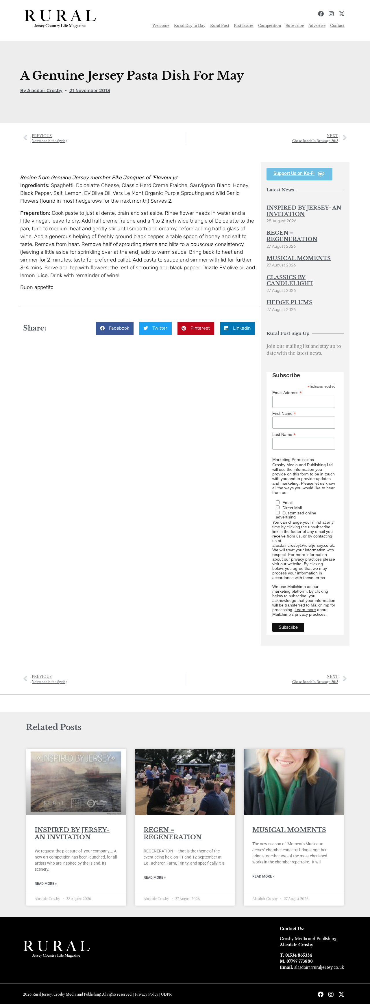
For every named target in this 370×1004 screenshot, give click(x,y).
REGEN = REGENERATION (292, 236)
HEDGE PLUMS (289, 302)
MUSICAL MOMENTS (299, 258)
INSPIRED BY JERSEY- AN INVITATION (304, 211)
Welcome (160, 25)
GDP (165, 994)
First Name (284, 413)
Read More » (46, 884)
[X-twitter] (341, 14)
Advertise (316, 25)
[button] (115, 328)
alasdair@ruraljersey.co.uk (319, 967)
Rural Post (219, 25)
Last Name (284, 434)
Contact (337, 25)
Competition (269, 25)
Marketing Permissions (293, 460)
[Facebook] (321, 14)
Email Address (287, 392)
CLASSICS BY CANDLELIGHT (290, 280)
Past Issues (244, 25)
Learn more (305, 609)
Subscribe (295, 25)
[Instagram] (331, 14)
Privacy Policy (146, 994)
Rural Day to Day (189, 25)
